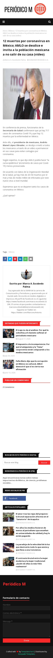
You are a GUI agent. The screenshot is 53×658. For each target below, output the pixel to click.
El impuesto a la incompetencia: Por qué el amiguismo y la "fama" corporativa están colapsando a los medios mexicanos (33, 348)
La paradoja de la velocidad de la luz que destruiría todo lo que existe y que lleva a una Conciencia (33, 547)
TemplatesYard (27, 651)
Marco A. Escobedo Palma (15, 60)
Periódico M (14, 584)
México (11, 31)
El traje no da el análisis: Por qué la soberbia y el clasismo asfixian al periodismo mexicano (32, 333)
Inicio (5, 31)
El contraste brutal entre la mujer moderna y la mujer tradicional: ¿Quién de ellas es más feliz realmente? (32, 562)
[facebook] (14, 498)
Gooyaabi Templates (26, 654)
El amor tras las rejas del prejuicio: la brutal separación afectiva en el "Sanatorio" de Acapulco (32, 517)
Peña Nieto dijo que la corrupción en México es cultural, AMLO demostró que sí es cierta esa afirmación (32, 365)
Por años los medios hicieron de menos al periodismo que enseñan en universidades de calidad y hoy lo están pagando (33, 531)
